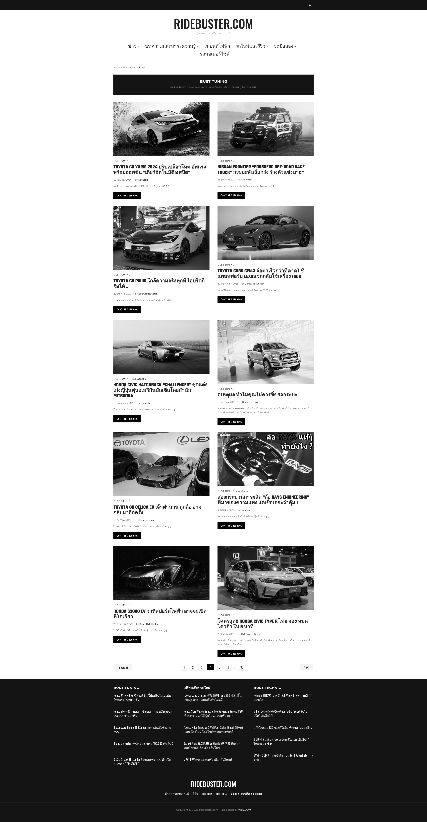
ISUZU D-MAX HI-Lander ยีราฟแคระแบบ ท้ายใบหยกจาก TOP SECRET (142, 761)
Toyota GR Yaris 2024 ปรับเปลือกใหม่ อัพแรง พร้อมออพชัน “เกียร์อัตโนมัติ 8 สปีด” (159, 170)
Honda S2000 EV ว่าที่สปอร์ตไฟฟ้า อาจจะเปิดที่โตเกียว (159, 614)
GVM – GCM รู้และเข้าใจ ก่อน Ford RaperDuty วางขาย (283, 757)
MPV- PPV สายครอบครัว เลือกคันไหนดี (207, 759)
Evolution (207, 794)
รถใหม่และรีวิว (250, 46)
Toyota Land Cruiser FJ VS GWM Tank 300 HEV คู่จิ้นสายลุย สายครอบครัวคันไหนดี (212, 697)
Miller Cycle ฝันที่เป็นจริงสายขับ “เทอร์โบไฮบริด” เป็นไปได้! (280, 713)
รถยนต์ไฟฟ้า (217, 46)
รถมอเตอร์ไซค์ (215, 54)
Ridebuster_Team (250, 634)
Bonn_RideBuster (147, 293)
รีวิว (195, 794)
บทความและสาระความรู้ (170, 46)
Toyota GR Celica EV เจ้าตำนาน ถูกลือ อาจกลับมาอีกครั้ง (157, 510)
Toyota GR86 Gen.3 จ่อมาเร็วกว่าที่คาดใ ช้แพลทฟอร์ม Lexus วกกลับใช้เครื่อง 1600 (261, 273)
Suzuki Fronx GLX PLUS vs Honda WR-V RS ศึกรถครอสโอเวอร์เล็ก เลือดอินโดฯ (211, 745)
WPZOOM (244, 809)
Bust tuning (129, 67)
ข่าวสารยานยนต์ (176, 794)
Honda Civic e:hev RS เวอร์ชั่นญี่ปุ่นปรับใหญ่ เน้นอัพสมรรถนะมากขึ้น (142, 697)
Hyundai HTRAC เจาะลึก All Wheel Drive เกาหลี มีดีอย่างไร (283, 697)
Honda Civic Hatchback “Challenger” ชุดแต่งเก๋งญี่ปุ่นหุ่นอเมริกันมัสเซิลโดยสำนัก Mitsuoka (160, 390)
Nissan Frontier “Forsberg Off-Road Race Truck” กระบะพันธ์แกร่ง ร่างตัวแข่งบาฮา (261, 169)
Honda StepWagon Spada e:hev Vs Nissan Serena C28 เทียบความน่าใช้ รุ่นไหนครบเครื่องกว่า (213, 713)
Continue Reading (127, 195)
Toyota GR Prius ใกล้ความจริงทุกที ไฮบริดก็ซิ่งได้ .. (159, 284)
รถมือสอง (283, 46)
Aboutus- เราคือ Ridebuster (247, 794)
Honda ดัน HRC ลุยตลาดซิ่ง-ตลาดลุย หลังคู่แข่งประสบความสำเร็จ (142, 713)
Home (117, 67)
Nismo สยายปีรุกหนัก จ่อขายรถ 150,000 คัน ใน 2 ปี (143, 745)
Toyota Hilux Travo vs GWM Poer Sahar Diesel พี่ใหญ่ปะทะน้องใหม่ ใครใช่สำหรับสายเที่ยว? (213, 729)
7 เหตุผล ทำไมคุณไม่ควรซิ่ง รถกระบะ (257, 395)
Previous (123, 667)
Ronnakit (143, 179)
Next (306, 667)
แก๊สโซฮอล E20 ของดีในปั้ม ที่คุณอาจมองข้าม (283, 727)
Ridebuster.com (213, 23)
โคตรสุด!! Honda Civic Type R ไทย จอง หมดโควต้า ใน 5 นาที (263, 624)
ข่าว (132, 46)
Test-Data (221, 794)
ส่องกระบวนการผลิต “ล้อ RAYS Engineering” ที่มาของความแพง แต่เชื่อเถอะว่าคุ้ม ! (263, 500)
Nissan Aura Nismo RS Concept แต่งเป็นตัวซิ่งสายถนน (142, 729)
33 (241, 667)
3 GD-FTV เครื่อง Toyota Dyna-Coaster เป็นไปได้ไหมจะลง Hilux (281, 741)
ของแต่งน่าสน (139, 378)
